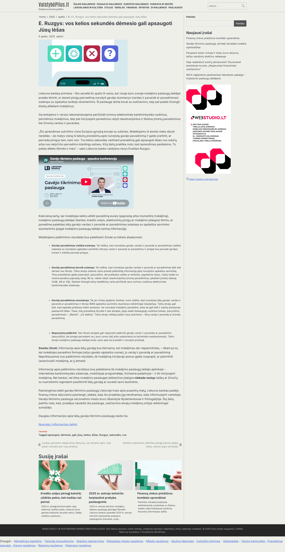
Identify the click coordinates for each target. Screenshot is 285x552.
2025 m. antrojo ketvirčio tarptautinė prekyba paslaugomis (106, 498)
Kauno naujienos (24, 545)
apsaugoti (53, 434)
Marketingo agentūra (28, 541)
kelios (87, 434)
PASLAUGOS (175, 7)
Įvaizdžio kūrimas (208, 541)
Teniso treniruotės (253, 541)
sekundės (115, 434)
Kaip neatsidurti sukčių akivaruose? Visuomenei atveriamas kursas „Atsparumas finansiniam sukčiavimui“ (213, 66)
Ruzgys (103, 434)
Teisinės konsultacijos (59, 541)
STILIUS (108, 7)
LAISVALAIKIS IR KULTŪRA (88, 7)
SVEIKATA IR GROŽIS (161, 4)
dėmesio (66, 434)
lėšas (95, 434)
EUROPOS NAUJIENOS (136, 4)
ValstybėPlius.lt (54, 4)
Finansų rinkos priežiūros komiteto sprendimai (212, 38)
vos (124, 434)
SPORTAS (144, 7)
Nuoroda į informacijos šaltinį (58, 424)
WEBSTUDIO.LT (50, 529)
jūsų (79, 434)
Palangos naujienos (78, 545)
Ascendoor (134, 532)
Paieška (190, 16)
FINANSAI (131, 7)
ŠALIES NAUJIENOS (84, 4)
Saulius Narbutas (182, 541)
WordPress (159, 532)
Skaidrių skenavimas (90, 541)
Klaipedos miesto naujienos (125, 541)
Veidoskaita (230, 541)
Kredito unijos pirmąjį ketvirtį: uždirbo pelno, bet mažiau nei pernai (61, 498)
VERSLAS (119, 7)
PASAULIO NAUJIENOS (109, 4)
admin (59, 36)
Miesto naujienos (157, 541)
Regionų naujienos (50, 545)
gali (74, 434)
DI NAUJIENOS (159, 7)
